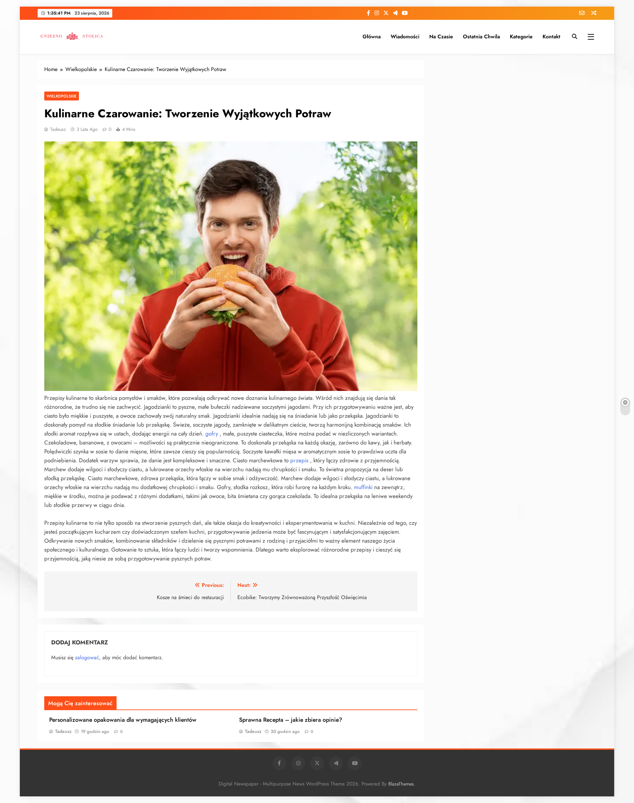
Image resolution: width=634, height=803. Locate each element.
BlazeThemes (401, 784)
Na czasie (441, 36)
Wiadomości (405, 36)
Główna (372, 36)
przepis (299, 460)
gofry (211, 434)
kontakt (551, 36)
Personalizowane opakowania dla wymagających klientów (122, 719)
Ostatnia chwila (481, 36)
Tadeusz (58, 129)
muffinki (363, 487)
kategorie (521, 36)
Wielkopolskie (62, 96)
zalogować (87, 657)
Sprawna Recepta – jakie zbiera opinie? (290, 719)
